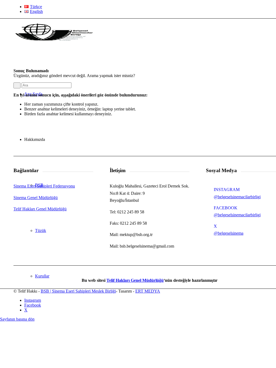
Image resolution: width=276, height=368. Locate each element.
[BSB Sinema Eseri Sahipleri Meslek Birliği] (53, 44)
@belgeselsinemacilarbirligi (237, 197)
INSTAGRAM (227, 189)
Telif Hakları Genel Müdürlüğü (40, 209)
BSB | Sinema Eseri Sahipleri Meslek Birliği (78, 291)
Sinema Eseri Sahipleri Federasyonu (44, 186)
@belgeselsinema (228, 233)
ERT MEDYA (147, 291)
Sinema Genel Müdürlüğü (35, 197)
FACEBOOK (225, 208)
